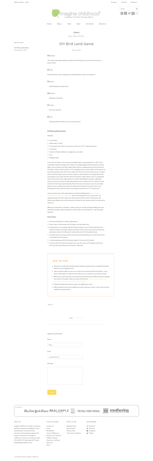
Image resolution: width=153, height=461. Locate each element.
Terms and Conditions (74, 433)
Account (114, 2)
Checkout (133, 2)
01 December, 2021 (20, 50)
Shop (59, 24)
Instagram (92, 431)
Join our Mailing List (53, 433)
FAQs (48, 445)
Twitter (91, 433)
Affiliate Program (52, 438)
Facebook (92, 426)
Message (50, 363)
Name (49, 339)
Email (49, 351)
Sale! (78, 24)
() (123, 2)
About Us (102, 24)
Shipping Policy (71, 426)
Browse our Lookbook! (54, 435)
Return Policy (71, 428)
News (75, 36)
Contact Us (50, 426)
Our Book (89, 24)
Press (48, 428)
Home (49, 24)
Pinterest (92, 428)
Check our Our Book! (53, 440)
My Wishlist (50, 431)
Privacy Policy (71, 431)
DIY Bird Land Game (21, 48)
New (69, 24)
